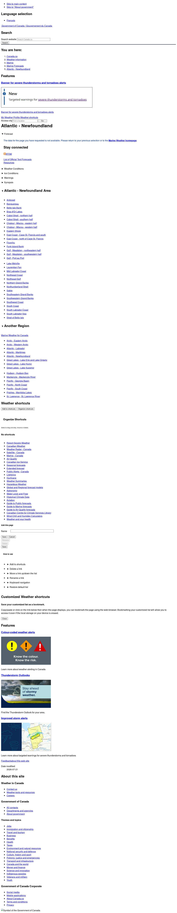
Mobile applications (16, 895)
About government (16, 813)
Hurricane (11, 477)
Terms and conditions (17, 901)
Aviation (11, 500)
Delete (4, 543)
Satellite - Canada (15, 452)
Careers (11, 795)
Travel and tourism (16, 832)
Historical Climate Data (18, 497)
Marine (10, 62)
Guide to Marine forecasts (19, 506)
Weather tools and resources (21, 792)
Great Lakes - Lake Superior (20, 367)
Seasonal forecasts (16, 465)
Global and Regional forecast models (25, 487)
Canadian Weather (16, 446)
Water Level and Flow (17, 493)
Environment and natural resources (24, 848)
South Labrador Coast (17, 309)
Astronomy (12, 490)
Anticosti (11, 200)
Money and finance (16, 867)
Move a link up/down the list (23, 573)
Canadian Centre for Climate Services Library (29, 512)
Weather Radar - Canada (19, 449)
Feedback (15, 760)
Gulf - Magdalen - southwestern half (24, 254)
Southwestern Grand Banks (20, 298)
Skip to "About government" (20, 7)
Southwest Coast (15, 302)
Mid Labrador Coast (16, 271)
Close (4, 619)
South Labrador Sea (16, 313)
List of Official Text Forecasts (18, 159)
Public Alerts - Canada (18, 471)
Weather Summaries (17, 481)
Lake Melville (13, 263)
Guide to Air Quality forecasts (21, 509)
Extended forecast (15, 468)
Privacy (10, 905)
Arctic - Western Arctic (17, 344)
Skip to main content (17, 3)
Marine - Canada (15, 455)
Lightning (11, 474)
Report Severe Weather (18, 442)
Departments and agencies (20, 810)
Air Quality (12, 458)
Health (10, 842)
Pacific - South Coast (17, 388)
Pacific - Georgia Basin (18, 380)
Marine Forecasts (15, 65)
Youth (9, 880)
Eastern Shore (14, 231)
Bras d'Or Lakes (14, 211)
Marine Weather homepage (123, 140)
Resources (9, 162)
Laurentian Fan (14, 267)
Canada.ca (12, 56)
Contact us (12, 789)
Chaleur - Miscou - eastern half (22, 223)
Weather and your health (19, 519)
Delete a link (16, 568)
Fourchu (11, 242)
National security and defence (21, 851)
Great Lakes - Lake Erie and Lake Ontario (27, 360)
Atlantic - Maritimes (16, 352)
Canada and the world (17, 864)
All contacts (12, 807)
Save (4, 537)
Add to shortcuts (8, 409)
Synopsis (8, 182)
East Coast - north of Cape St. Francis (25, 238)
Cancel (12, 537)
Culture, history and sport (19, 854)
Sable (9, 290)
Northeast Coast (15, 275)
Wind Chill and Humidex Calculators (24, 516)
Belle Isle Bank (14, 207)
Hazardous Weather (16, 484)
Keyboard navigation (20, 582)
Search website (8, 39)
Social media (13, 892)
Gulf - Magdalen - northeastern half (24, 250)
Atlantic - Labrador (16, 348)
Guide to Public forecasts (19, 503)
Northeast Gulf (14, 278)
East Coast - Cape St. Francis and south (26, 234)
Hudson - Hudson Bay (17, 373)
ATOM (9, 154)
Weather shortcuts (29, 117)
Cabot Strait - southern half (20, 219)
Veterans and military (17, 876)
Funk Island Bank (15, 246)
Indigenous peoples (16, 873)
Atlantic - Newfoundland (18, 69)
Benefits (11, 838)
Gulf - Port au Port (15, 258)
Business (11, 835)
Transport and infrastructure (20, 861)
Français (11, 20)
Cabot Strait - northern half (19, 215)
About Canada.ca (15, 898)
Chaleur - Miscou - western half (22, 227)
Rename (5, 540)
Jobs (9, 826)
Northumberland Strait (17, 286)
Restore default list (19, 587)
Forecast (8, 133)
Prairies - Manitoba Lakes (19, 392)
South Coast (13, 306)
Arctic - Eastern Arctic (17, 340)
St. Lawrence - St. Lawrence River (23, 396)
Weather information (16, 59)
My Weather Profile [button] (10, 117)
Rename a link (17, 577)
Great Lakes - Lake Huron (19, 363)
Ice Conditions (11, 173)
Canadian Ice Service (17, 462)
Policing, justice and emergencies (23, 857)
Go (42, 121)
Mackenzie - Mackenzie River (21, 377)
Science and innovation (18, 870)
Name (4, 531)
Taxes (9, 845)
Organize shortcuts (25, 409)
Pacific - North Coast (17, 384)
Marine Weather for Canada (14, 335)
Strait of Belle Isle (15, 317)
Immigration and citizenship (20, 829)
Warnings (8, 177)
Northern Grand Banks (18, 282)
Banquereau (13, 203)
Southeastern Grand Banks (20, 294)
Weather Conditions (14, 168)
